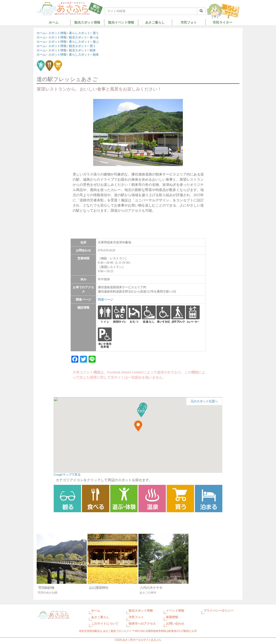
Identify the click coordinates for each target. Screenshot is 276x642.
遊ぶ (96, 41)
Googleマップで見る (67, 474)
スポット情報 (57, 33)
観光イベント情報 (121, 22)
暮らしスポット (79, 33)
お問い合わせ (175, 623)
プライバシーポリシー (219, 610)
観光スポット (78, 37)
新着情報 (172, 617)
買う (96, 33)
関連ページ (105, 299)
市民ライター (222, 22)
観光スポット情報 (87, 22)
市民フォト (189, 22)
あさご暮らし (155, 22)
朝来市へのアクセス (142, 623)
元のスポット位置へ (204, 401)
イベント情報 (175, 610)
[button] (141, 411)
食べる (94, 37)
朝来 (93, 50)
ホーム (53, 22)
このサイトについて (104, 623)
